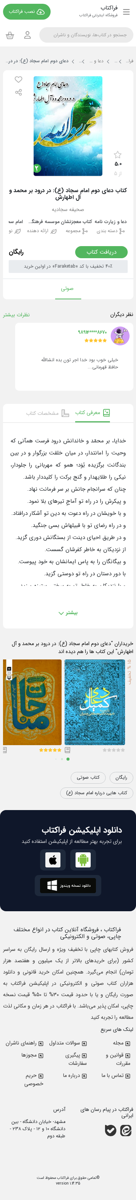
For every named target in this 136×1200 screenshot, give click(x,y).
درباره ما (71, 1075)
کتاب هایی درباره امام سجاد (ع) (96, 793)
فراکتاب (62, 1178)
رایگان (121, 777)
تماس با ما (113, 1075)
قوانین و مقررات (118, 1059)
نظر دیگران (121, 315)
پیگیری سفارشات (76, 1059)
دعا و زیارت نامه (110, 222)
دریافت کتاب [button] (101, 252)
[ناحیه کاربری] (28, 35)
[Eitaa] (125, 1130)
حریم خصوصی (33, 1079)
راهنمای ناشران (21, 1043)
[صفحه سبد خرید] (10, 35)
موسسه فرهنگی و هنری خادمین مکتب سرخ (43, 222)
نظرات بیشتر (16, 315)
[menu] (126, 12)
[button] (18, 79)
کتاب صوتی (88, 777)
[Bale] (110, 1130)
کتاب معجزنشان (76, 222)
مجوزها (29, 1055)
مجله (118, 1043)
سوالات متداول (64, 1043)
